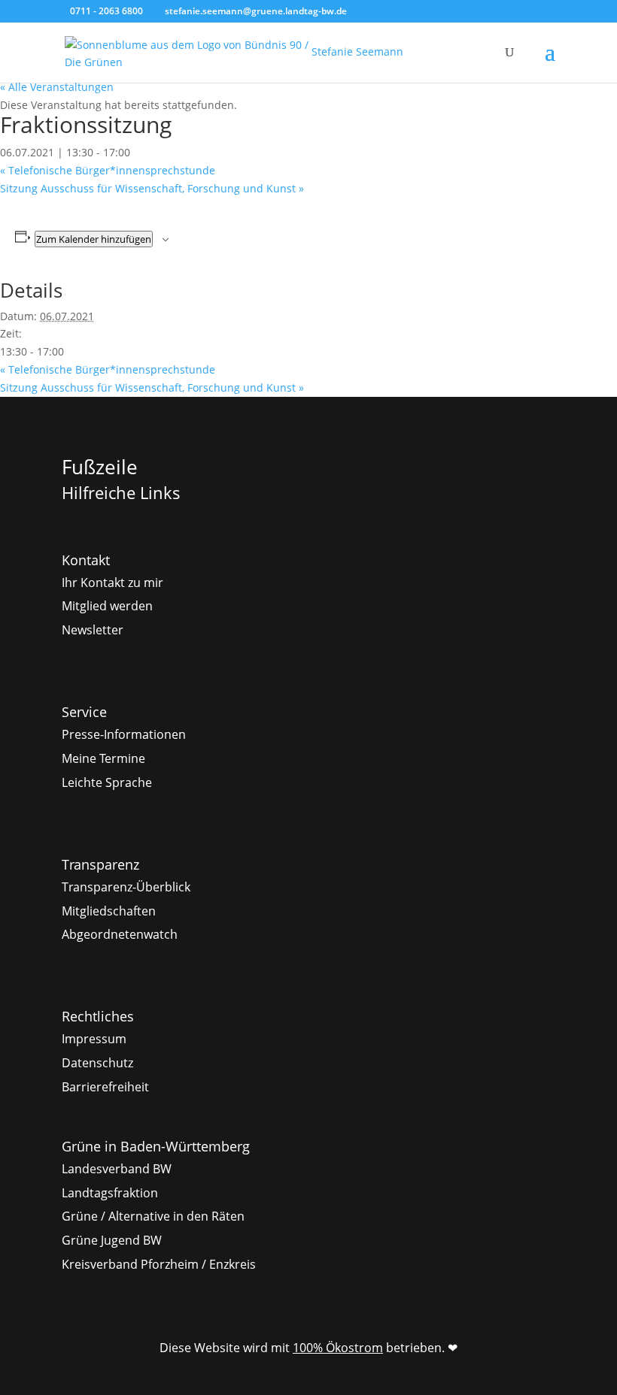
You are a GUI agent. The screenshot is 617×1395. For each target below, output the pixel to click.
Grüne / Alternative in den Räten (153, 1216)
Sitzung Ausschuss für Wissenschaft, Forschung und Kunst (152, 188)
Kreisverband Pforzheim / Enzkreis (159, 1264)
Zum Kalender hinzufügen (93, 239)
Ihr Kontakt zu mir (112, 582)
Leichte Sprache (107, 782)
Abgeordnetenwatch (120, 934)
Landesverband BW (117, 1168)
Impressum (94, 1038)
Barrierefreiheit (105, 1087)
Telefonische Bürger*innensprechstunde (107, 170)
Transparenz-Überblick (126, 887)
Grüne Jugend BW (112, 1240)
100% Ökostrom (338, 1347)
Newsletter (92, 630)
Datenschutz (97, 1063)
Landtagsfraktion (110, 1193)
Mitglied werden (107, 606)
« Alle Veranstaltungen (57, 87)
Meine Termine (103, 758)
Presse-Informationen (124, 734)
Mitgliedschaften (109, 911)
